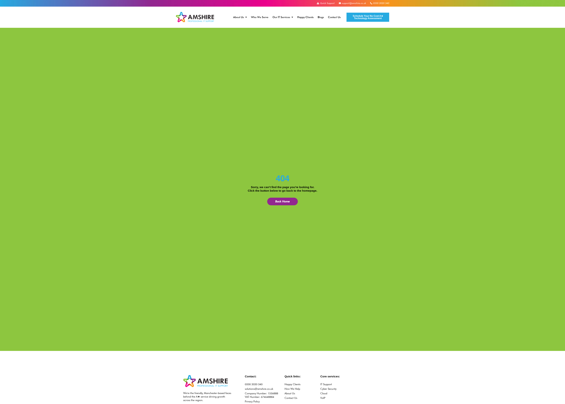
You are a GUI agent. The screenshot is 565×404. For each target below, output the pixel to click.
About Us (238, 17)
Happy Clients (305, 17)
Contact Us (334, 17)
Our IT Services (281, 17)
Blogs (321, 17)
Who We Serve (259, 17)
